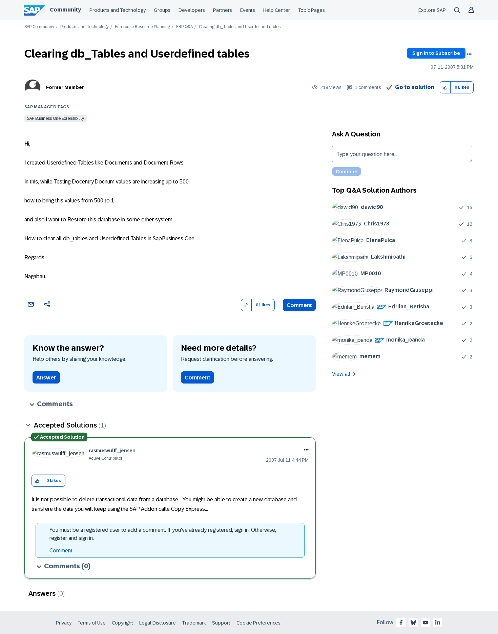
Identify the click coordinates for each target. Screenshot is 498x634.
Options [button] (469, 54)
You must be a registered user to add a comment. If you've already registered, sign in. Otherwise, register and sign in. (162, 534)
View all (341, 374)
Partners (222, 10)
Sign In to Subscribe (436, 53)
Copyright (122, 623)
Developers (192, 10)
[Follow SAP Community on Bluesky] (413, 622)
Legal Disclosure (157, 623)
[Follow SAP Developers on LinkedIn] (437, 622)
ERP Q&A (184, 27)
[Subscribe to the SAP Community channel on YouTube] (425, 622)
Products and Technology (117, 10)
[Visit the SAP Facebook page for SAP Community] (401, 622)
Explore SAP (432, 10)
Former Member (65, 87)
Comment (299, 305)
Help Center (276, 10)
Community (65, 10)
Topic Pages (311, 10)
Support (221, 623)
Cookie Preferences (258, 623)
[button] (445, 87)
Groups (162, 10)
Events (247, 10)
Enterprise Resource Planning (142, 27)
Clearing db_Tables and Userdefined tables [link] (240, 27)
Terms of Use (92, 623)
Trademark (194, 623)
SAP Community (39, 27)
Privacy (63, 623)
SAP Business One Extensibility (55, 118)
